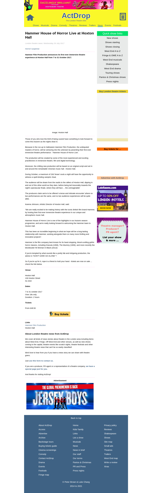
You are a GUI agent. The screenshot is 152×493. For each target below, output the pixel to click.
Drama (54, 25)
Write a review (110, 462)
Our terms (77, 458)
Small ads (108, 446)
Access (42, 429)
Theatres (73, 25)
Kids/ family (78, 429)
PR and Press (79, 466)
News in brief (79, 450)
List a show (78, 438)
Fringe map (44, 475)
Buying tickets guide (48, 446)
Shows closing (112, 47)
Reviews (83, 25)
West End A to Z (112, 51)
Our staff (77, 454)
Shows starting (112, 42)
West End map (111, 458)
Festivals (117, 25)
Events (108, 25)
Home (75, 425)
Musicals (45, 25)
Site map (108, 442)
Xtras (106, 466)
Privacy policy (110, 425)
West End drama (112, 68)
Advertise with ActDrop (112, 178)
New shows (112, 38)
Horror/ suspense (32, 49)
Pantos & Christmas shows (112, 77)
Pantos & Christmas (82, 462)
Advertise (43, 433)
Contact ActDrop (46, 458)
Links (75, 433)
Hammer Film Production (35, 325)
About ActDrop (45, 425)
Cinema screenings (47, 450)
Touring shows (112, 73)
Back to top (76, 418)
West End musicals (112, 60)
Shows (36, 25)
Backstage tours (46, 442)
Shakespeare (112, 64)
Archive (42, 438)
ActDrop (76, 15)
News (100, 25)
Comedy (63, 25)
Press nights (112, 81)
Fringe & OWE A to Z (112, 55)
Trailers (92, 25)
